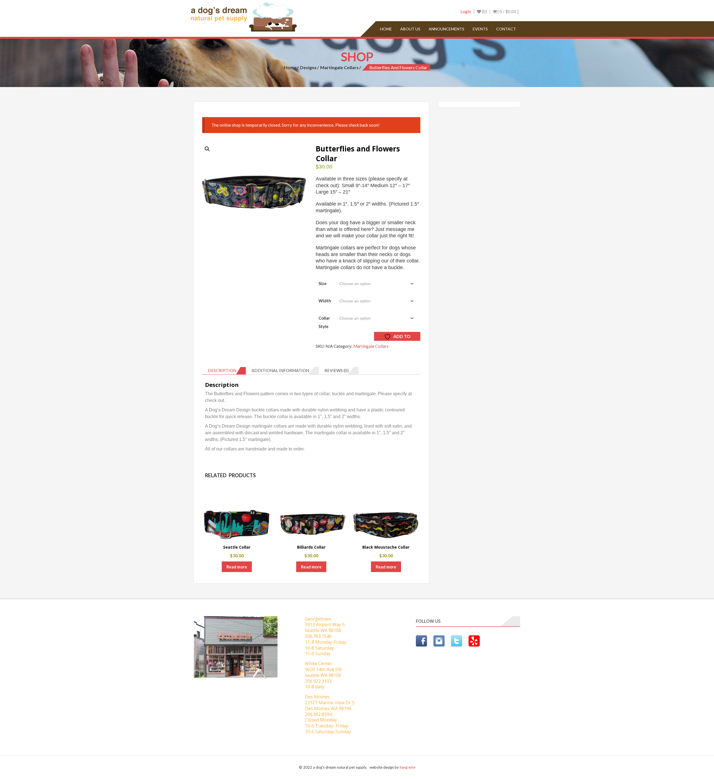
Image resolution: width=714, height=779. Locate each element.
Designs (308, 67)
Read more (236, 566)
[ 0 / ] (507, 11)
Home (386, 28)
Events (480, 28)
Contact (506, 28)
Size (323, 283)
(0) (484, 11)
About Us (410, 28)
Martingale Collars (339, 67)
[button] (207, 149)
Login (465, 11)
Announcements (446, 28)
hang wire (407, 767)
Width (325, 300)
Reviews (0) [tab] (336, 370)
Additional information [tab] (280, 370)
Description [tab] (222, 370)
